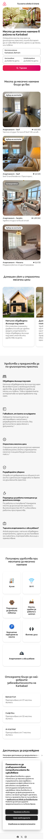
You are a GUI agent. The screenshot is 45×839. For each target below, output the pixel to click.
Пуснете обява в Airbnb (28, 4)
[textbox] (12, 60)
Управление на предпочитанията (21, 824)
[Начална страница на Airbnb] (4, 3)
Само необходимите (21, 818)
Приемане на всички (22, 812)
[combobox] (22, 52)
